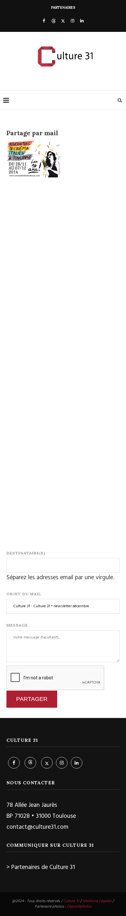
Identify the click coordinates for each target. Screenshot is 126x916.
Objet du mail (23, 593)
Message (17, 625)
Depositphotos (79, 906)
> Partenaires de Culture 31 (40, 867)
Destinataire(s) (25, 553)
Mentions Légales (97, 901)
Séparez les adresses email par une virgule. (60, 577)
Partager (31, 699)
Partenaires (63, 7)
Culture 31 (71, 901)
